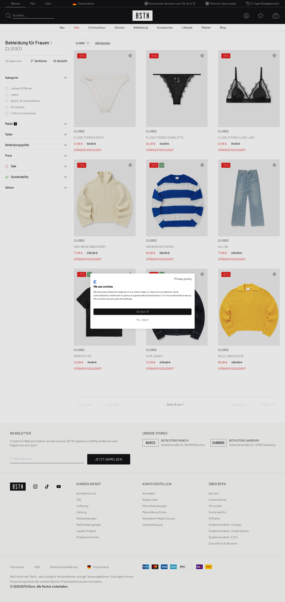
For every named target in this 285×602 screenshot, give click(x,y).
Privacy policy (183, 278)
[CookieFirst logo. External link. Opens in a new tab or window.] (95, 282)
